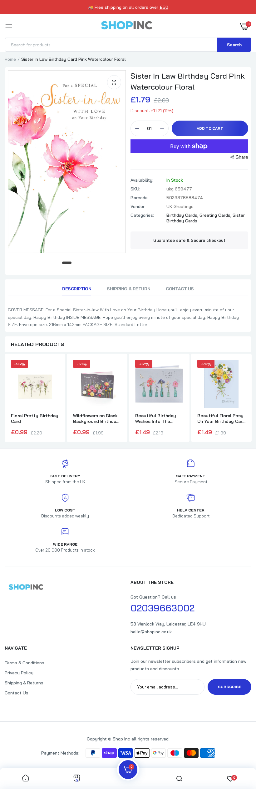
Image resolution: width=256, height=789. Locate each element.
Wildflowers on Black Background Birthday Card (96, 418)
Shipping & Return (128, 289)
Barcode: (139, 197)
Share (242, 157)
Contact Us (180, 289)
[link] (26, 778)
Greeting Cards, (216, 215)
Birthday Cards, (182, 215)
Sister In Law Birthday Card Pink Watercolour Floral (187, 81)
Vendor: (137, 206)
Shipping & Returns (24, 683)
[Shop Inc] (126, 26)
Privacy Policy (19, 673)
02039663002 (162, 608)
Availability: (141, 180)
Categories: (142, 215)
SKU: (135, 189)
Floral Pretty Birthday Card (34, 418)
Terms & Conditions (24, 663)
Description (76, 289)
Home (10, 59)
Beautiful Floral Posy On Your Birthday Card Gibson (221, 418)
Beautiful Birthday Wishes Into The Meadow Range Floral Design (158, 418)
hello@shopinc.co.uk (151, 632)
